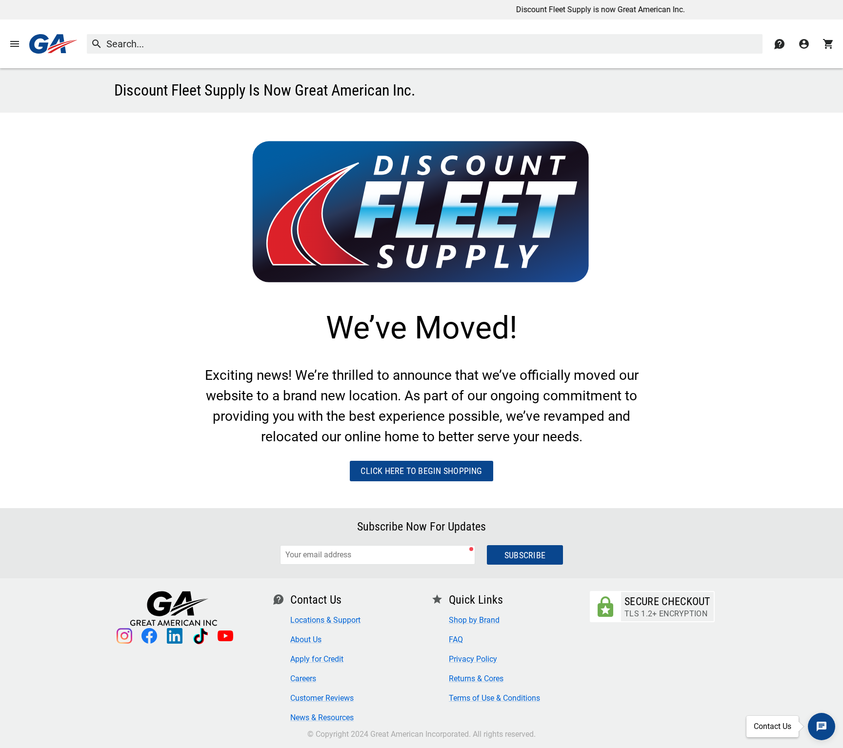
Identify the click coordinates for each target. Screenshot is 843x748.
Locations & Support (325, 620)
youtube (225, 636)
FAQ (456, 639)
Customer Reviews (322, 698)
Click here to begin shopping (421, 471)
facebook (149, 636)
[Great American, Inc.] (53, 44)
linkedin (174, 636)
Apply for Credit (316, 659)
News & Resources (322, 717)
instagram (124, 636)
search (96, 44)
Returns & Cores (476, 678)
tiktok (200, 636)
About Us (305, 639)
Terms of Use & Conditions (494, 698)
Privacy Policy (473, 659)
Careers (303, 678)
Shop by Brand (474, 620)
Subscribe (524, 555)
